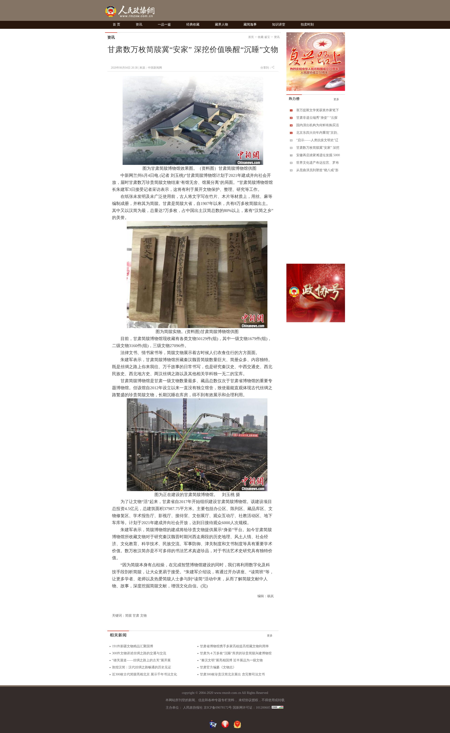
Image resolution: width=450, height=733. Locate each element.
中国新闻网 (155, 67)
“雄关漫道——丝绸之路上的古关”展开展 (141, 660)
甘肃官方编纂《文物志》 (218, 667)
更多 (270, 635)
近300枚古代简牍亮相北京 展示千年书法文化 (144, 674)
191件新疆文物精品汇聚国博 (132, 646)
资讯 (139, 24)
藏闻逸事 (250, 24)
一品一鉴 (164, 24)
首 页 (116, 24)
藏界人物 (221, 24)
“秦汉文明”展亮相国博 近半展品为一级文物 (231, 660)
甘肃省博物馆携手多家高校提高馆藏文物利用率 (234, 646)
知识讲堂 (278, 24)
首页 (251, 37)
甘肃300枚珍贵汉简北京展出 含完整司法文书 (232, 674)
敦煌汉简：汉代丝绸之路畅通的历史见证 (141, 667)
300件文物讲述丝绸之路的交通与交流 (139, 653)
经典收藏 (192, 24)
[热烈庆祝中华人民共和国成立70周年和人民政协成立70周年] (315, 90)
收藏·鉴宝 (264, 37)
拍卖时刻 (307, 24)
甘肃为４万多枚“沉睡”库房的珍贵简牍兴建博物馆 (236, 653)
